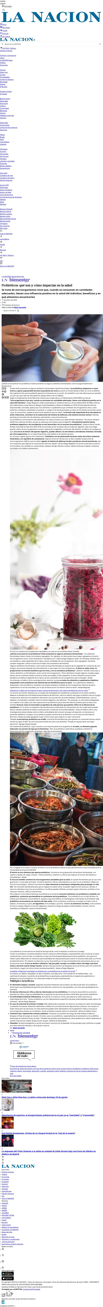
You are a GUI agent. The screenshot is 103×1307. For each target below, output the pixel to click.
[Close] (3, 1157)
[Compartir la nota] (3, 391)
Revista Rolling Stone (8, 219)
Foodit (4, 31)
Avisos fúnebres (6, 190)
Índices (2, 84)
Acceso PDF (4, 185)
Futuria (2, 70)
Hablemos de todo (7, 115)
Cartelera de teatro (7, 178)
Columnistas (4, 125)
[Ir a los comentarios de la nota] (5, 388)
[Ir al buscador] (4, 10)
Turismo (3, 151)
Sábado (3, 199)
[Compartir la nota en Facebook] (3, 397)
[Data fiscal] (3, 1303)
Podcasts (3, 163)
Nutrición (20, 276)
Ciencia (2, 113)
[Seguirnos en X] (3, 1256)
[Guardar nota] (3, 388)
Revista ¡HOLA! (5, 211)
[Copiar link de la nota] (3, 394)
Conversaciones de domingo (11, 197)
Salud (13, 276)
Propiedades (5, 77)
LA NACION (6, 276)
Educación (4, 103)
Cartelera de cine (6, 175)
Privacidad (36, 1289)
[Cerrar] (34, 40)
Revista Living (5, 216)
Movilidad (3, 82)
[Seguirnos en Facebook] (3, 1249)
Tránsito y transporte (8, 55)
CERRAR (2, 1)
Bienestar (3, 111)
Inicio (4, 25)
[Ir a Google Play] (8, 1275)
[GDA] (7, 1296)
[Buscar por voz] (100, 44)
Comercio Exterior (7, 79)
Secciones (6, 28)
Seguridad (4, 101)
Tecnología (4, 154)
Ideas (2, 202)
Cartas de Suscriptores (8, 127)
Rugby (2, 137)
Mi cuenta (6, 37)
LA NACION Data (6, 60)
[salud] (16, 282)
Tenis (2, 139)
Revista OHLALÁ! (6, 209)
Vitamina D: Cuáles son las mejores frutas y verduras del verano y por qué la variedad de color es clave (49, 690)
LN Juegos (4, 149)
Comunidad (4, 108)
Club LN (5, 34)
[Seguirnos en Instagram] (3, 1262)
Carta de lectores (6, 195)
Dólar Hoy (4, 72)
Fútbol (2, 135)
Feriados (3, 159)
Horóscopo (4, 156)
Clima (2, 58)
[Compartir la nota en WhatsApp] (5, 391)
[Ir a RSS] (3, 1268)
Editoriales (4, 123)
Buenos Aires (5, 99)
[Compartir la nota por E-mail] (7, 397)
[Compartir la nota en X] (5, 397)
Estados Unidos (6, 91)
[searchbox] (50, 44)
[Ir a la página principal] (51, 22)
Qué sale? (3, 173)
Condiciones (27, 1289)
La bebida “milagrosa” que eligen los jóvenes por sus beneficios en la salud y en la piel (42, 971)
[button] (51, 152)
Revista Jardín (5, 221)
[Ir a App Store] (8, 1280)
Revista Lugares (6, 214)
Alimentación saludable (21, 1033)
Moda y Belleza (5, 166)
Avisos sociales (5, 192)
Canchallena (4, 142)
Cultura (3, 106)
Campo (2, 75)
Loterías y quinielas (7, 161)
